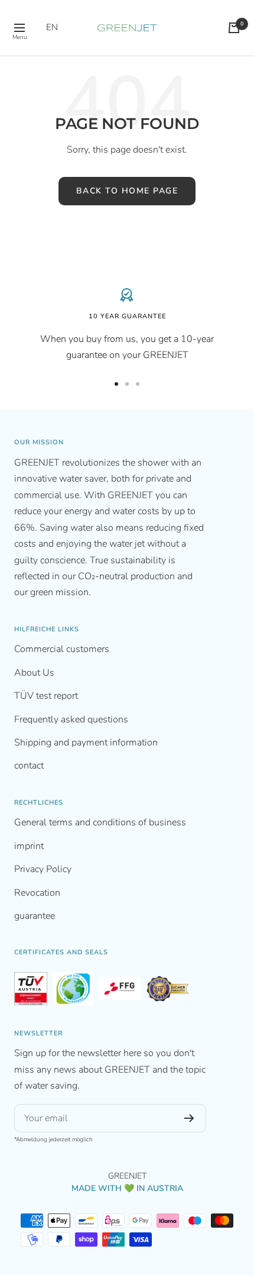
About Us (34, 672)
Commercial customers (61, 649)
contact (29, 765)
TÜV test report (46, 695)
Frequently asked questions (71, 719)
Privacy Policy (42, 869)
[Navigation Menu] (19, 28)
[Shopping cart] (234, 27)
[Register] (189, 1118)
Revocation (37, 892)
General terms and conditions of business (100, 822)
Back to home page (127, 190)
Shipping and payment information (86, 742)
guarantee (34, 915)
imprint (29, 846)
